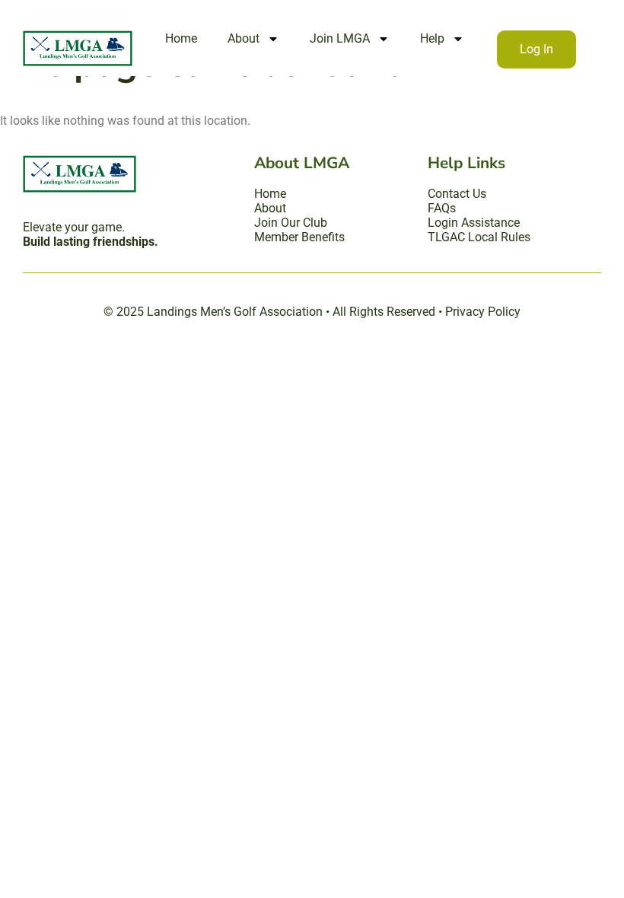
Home (181, 38)
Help (432, 38)
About (243, 38)
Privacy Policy (483, 311)
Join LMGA (340, 38)
